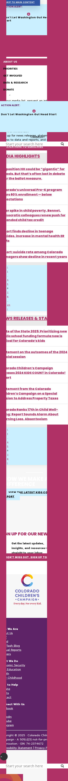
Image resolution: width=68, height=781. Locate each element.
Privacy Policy (44, 748)
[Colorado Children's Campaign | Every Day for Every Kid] (34, 44)
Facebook (6, 708)
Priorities (10, 69)
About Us (10, 62)
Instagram (7, 725)
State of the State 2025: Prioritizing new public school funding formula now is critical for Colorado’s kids (33, 336)
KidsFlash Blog (10, 646)
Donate (8, 90)
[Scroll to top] (4, 756)
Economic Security (12, 665)
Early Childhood (11, 678)
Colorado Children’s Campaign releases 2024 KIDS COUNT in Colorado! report (33, 373)
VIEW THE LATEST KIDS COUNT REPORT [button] (28, 494)
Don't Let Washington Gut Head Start (27, 19)
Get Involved (12, 76)
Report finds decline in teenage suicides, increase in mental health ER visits (32, 236)
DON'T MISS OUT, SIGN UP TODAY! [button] (29, 557)
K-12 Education (10, 669)
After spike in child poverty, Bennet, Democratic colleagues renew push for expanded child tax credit (33, 215)
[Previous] (7, 267)
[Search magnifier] (62, 144)
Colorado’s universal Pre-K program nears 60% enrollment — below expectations (31, 194)
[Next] (7, 309)
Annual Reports (10, 650)
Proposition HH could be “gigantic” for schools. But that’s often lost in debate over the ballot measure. (32, 174)
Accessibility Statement (16, 748)
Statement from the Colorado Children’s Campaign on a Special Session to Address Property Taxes (29, 393)
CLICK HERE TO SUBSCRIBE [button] (24, 146)
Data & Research (15, 83)
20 (8, 305)
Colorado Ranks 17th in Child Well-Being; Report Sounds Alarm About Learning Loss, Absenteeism (29, 414)
